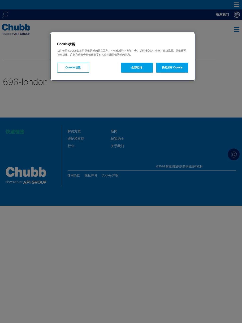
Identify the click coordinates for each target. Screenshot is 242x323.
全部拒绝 (136, 67)
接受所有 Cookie (172, 67)
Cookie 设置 (73, 67)
